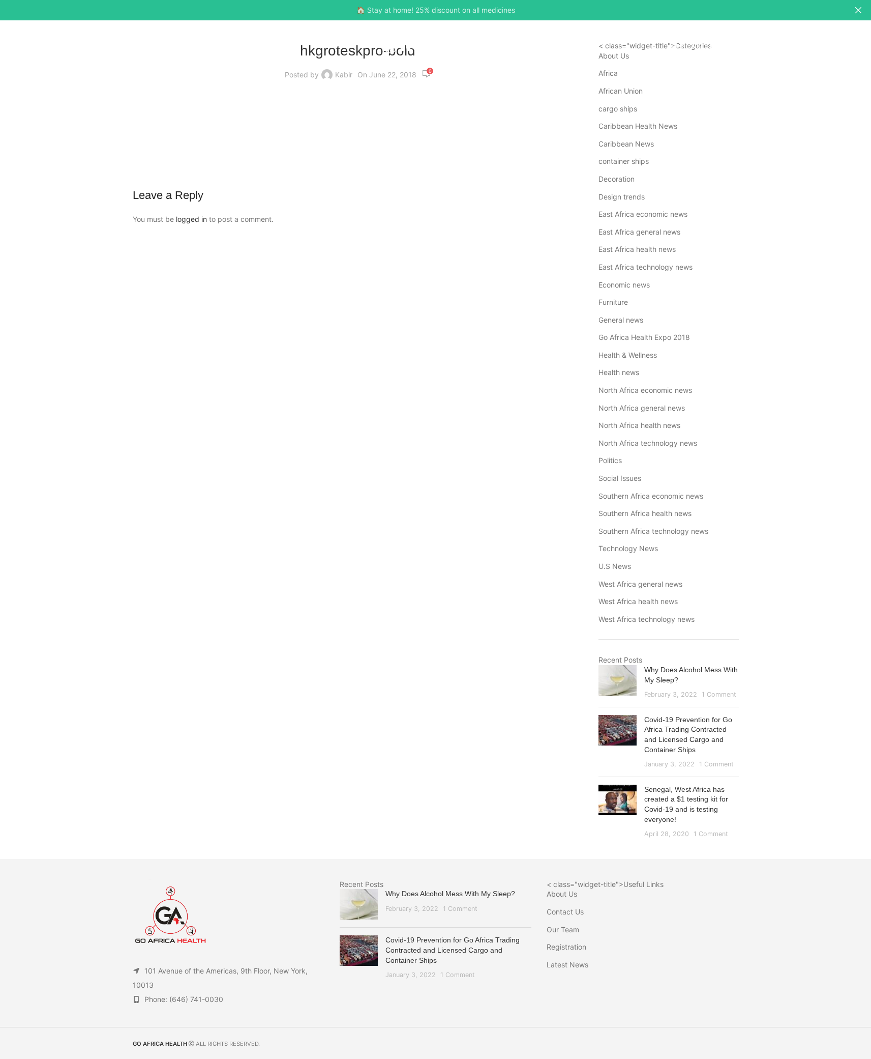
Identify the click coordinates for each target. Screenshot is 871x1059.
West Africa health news (638, 601)
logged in (191, 219)
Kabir (343, 74)
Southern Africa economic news (650, 496)
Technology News (628, 548)
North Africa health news (639, 425)
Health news (618, 372)
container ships (623, 161)
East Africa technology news (645, 267)
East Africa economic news (642, 214)
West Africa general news (640, 584)
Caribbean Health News (637, 126)
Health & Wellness (627, 355)
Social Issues (619, 478)
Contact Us (565, 911)
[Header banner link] (435, 10)
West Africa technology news (646, 619)
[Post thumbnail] (617, 682)
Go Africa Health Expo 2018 (644, 337)
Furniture (613, 302)
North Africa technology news (647, 443)
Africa (608, 73)
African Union (620, 91)
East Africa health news (637, 249)
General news (620, 320)
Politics (610, 460)
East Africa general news (639, 231)
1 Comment (719, 694)
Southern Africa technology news (653, 531)
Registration (566, 946)
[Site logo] (435, 45)
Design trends (621, 196)
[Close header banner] (858, 10)
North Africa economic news (645, 390)
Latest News (567, 964)
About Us (562, 894)
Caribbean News (626, 143)
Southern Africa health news (645, 513)
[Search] (836, 46)
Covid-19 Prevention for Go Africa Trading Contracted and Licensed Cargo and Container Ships (452, 950)
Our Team (563, 929)
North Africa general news (641, 408)
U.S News (614, 566)
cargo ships (617, 108)
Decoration (616, 179)
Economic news (624, 284)
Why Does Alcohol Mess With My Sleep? (450, 894)
